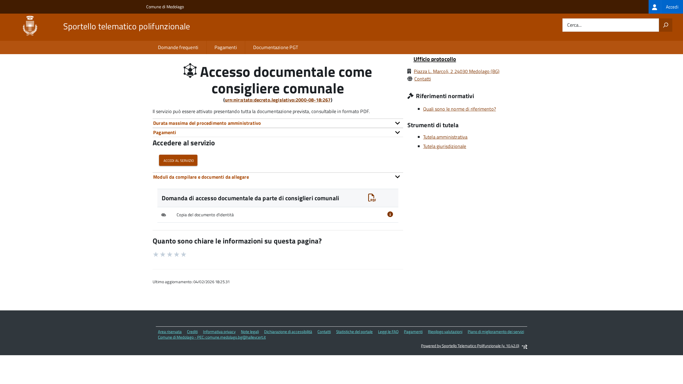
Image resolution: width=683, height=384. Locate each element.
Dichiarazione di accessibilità (288, 332)
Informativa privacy (219, 332)
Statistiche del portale (354, 332)
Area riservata (170, 332)
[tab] (278, 123)
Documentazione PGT (275, 47)
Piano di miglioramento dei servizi (496, 332)
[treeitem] (666, 7)
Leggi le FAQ (388, 332)
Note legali (250, 332)
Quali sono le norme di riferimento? (459, 109)
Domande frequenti (178, 47)
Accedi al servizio (178, 160)
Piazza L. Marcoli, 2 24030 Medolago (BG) (456, 71)
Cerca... (574, 25)
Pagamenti (226, 47)
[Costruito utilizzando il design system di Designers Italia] (524, 347)
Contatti (422, 78)
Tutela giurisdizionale (444, 146)
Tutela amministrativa (445, 137)
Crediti (192, 332)
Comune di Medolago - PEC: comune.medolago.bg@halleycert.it (212, 337)
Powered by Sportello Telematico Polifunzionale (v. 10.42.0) (470, 346)
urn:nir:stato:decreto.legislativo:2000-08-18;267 (278, 99)
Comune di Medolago (165, 6)
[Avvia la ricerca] (665, 25)
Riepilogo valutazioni (445, 332)
